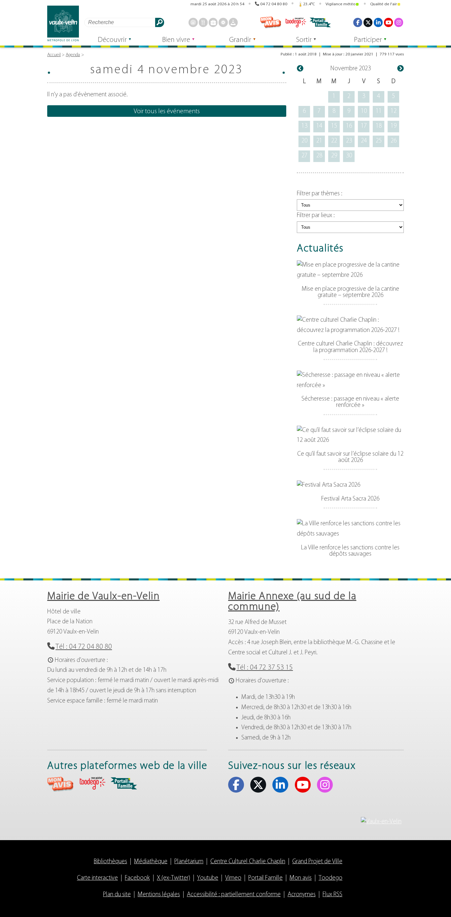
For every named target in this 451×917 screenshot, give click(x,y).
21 (319, 141)
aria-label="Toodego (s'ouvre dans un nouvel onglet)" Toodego (92, 783)
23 (349, 141)
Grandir (240, 40)
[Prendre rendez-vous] (193, 22)
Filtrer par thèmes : (319, 194)
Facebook (357, 22)
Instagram (398, 22)
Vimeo (233, 878)
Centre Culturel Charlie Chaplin (247, 862)
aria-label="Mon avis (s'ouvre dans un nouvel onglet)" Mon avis (60, 784)
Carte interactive (97, 878)
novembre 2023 (350, 69)
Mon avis (270, 22)
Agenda (73, 54)
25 (379, 141)
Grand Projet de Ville (317, 862)
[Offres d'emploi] (213, 22)
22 (334, 141)
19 (394, 126)
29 (334, 156)
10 (364, 111)
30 (349, 156)
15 (334, 126)
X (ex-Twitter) (368, 22)
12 (394, 111)
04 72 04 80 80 (273, 4)
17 (364, 126)
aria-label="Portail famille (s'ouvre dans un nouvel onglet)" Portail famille (124, 783)
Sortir (304, 40)
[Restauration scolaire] (203, 22)
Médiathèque (150, 862)
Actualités (320, 249)
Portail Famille (265, 878)
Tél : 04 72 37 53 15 (264, 667)
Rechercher (159, 22)
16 (349, 126)
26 (394, 141)
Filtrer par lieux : (316, 216)
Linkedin (378, 22)
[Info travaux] (233, 22)
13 (304, 126)
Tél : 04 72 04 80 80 (83, 647)
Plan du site (117, 895)
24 (364, 141)
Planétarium (188, 862)
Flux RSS (332, 895)
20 (304, 141)
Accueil (54, 54)
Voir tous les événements (167, 111)
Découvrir (112, 40)
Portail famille (320, 22)
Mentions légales (159, 895)
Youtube (388, 22)
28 (319, 156)
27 (304, 156)
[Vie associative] (223, 22)
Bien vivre (176, 40)
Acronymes (302, 895)
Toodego (295, 22)
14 (319, 126)
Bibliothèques (110, 862)
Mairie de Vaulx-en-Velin (103, 596)
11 (379, 111)
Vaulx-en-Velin (63, 24)
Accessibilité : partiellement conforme (234, 895)
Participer (368, 40)
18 (379, 126)
